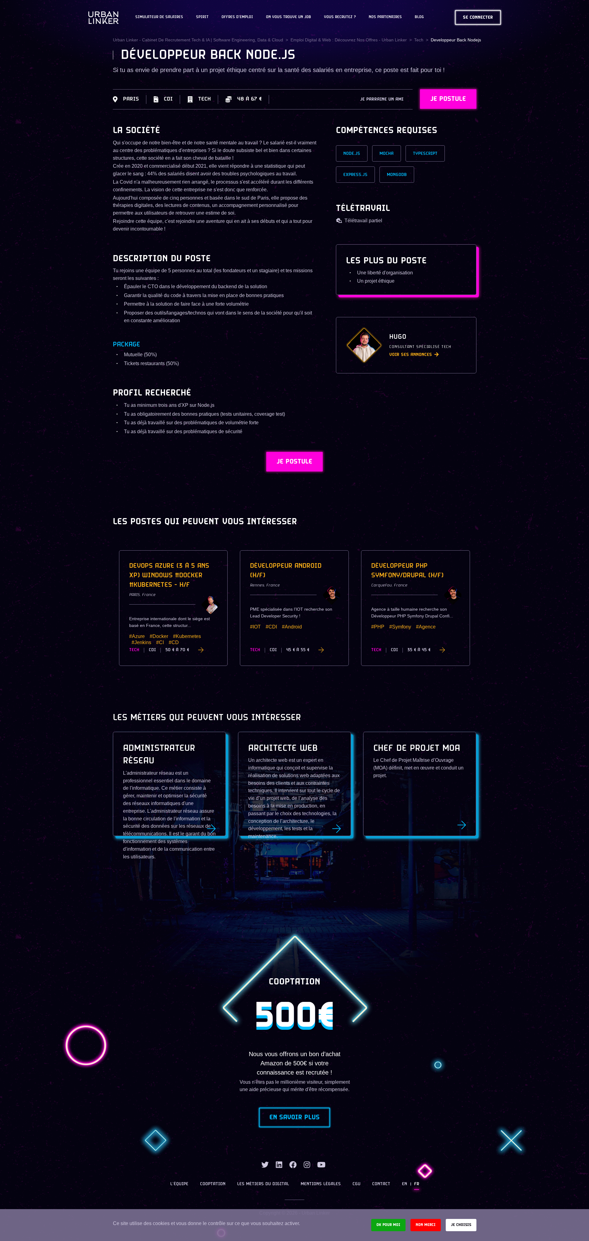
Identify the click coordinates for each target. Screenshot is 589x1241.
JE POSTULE (448, 99)
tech (418, 39)
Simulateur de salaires (159, 17)
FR (416, 1184)
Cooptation (212, 1184)
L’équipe (179, 1184)
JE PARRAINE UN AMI (381, 99)
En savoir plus (294, 1117)
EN (404, 1184)
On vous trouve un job (288, 17)
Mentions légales (321, 1184)
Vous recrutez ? (340, 17)
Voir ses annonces (410, 355)
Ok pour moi (388, 1225)
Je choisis (461, 1225)
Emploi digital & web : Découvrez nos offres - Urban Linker (349, 39)
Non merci (426, 1225)
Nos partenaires (385, 17)
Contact (381, 1184)
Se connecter (478, 18)
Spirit (202, 17)
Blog (419, 17)
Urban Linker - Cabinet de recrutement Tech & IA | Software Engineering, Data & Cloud (198, 39)
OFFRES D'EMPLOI (237, 17)
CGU (356, 1184)
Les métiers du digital (263, 1184)
